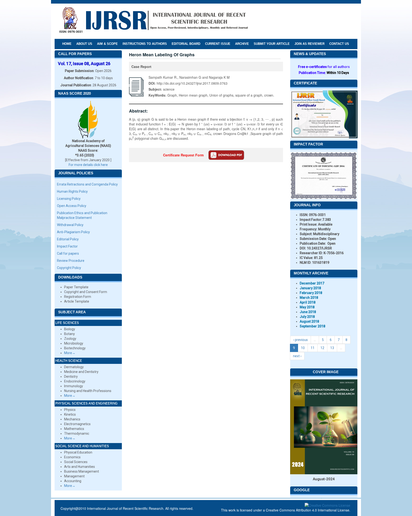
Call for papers (68, 253)
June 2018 (308, 312)
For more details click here (88, 165)
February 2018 (311, 293)
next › (297, 356)
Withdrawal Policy (70, 225)
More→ (69, 353)
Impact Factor (67, 246)
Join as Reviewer (309, 44)
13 (332, 348)
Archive (242, 44)
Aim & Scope (107, 44)
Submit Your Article (272, 44)
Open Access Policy (71, 206)
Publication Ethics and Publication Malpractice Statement (82, 215)
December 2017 (312, 283)
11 (312, 348)
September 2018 (312, 326)
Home (67, 44)
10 (303, 348)
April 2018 (307, 302)
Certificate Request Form (183, 155)
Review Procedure (70, 261)
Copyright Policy (69, 268)
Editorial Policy (68, 239)
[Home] (153, 20)
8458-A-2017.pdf (226, 155)
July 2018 (307, 317)
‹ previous (300, 340)
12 (322, 348)
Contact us (339, 44)
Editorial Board (186, 44)
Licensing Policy (69, 199)
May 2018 (307, 307)
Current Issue (217, 44)
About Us (84, 44)
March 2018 (309, 297)
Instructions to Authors (145, 44)
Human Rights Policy (72, 191)
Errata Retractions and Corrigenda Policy (87, 184)
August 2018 (309, 321)
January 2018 (310, 288)
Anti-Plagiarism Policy (73, 232)
